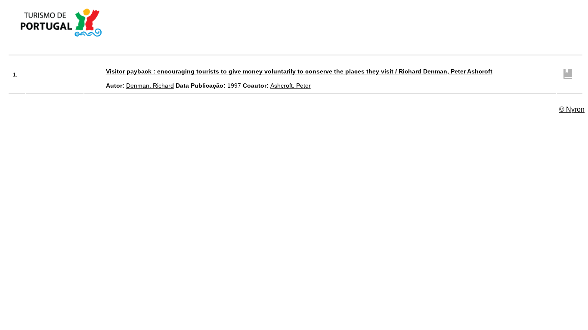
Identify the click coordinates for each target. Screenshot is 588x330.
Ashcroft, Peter (290, 85)
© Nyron (572, 109)
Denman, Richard (150, 85)
